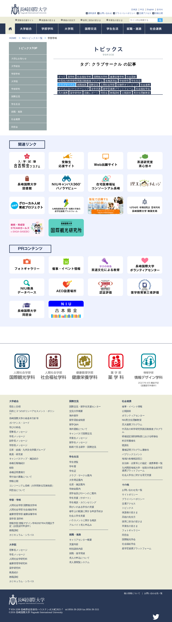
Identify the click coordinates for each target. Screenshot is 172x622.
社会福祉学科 (84, 76)
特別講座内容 (76, 548)
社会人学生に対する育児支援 (136, 475)
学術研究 (124, 80)
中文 (142, 9)
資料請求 (92, 13)
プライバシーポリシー (125, 13)
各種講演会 (111, 80)
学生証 (72, 471)
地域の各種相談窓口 (132, 458)
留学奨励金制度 (77, 420)
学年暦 (72, 466)
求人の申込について (79, 557)
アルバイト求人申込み (80, 524)
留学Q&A (73, 424)
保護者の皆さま (48, 20)
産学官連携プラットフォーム (118, 88)
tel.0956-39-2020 (73, 609)
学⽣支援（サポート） (80, 497)
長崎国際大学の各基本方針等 (23, 418)
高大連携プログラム (132, 424)
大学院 (14, 81)
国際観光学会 (128, 539)
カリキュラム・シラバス (21, 535)
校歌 (11, 467)
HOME (12, 38)
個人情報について (132, 593)
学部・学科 (15, 500)
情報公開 (159, 13)
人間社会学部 (108, 84)
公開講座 (126, 92)
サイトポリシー (130, 494)
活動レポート (91, 92)
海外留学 (73, 415)
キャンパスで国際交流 (80, 433)
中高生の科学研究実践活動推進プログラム (80, 80)
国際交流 (93, 84)
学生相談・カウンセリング (82, 502)
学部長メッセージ (18, 445)
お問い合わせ (106, 13)
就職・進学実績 (77, 553)
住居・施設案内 (77, 484)
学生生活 (136, 80)
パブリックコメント (132, 454)
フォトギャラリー (131, 530)
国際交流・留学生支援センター (85, 406)
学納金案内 (74, 488)
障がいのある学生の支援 (81, 507)
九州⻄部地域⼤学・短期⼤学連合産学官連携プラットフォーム (142, 469)
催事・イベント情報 (132, 406)
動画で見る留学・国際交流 (82, 447)
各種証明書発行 (17, 472)
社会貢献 (131, 76)
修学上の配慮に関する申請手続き (86, 511)
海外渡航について (78, 429)
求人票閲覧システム (79, 562)
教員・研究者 (16, 454)
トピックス (127, 508)
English (150, 9)
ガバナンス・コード (19, 422)
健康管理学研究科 (18, 563)
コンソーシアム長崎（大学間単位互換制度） (31, 485)
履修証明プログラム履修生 (135, 449)
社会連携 (145, 84)
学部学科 (15, 74)
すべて (61, 76)
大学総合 (15, 66)
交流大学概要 (76, 411)
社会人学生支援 (77, 515)
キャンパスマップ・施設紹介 (23, 458)
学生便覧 (73, 462)
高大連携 (63, 92)
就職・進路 (16, 111)
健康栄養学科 (117, 76)
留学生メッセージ (78, 442)
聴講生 (125, 445)
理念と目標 (14, 406)
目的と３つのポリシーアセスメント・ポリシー (31, 412)
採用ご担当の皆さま (92, 20)
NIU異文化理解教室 (131, 420)
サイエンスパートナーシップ (73, 88)
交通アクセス (145, 13)
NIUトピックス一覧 (32, 38)
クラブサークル (66, 84)
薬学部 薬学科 (16, 518)
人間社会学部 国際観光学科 (23, 505)
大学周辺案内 (76, 480)
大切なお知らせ (19, 58)
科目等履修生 (128, 440)
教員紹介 (13, 572)
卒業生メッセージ (78, 438)
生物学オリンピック (127, 84)
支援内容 (73, 544)
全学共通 (96, 88)
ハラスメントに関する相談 (82, 520)
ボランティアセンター (133, 415)
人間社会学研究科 (18, 558)
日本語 (134, 9)
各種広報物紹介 (17, 463)
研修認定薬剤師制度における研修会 (140, 436)
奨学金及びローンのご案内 (82, 493)
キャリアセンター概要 (80, 539)
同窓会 (104, 92)
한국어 (160, 9)
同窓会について (17, 490)
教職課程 (114, 92)
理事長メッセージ (18, 431)
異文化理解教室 (142, 92)
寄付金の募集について (20, 476)
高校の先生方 (69, 20)
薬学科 (71, 76)
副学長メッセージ (18, 440)
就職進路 (82, 84)
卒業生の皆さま (116, 20)
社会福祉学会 (143, 88)
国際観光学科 (101, 76)
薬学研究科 (76, 92)
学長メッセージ (17, 436)
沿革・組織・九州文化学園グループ (27, 449)
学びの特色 (14, 427)
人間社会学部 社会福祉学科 (23, 509)
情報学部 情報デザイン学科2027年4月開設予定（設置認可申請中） (31, 524)
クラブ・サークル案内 (80, 475)
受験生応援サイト (25, 20)
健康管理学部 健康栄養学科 (23, 514)
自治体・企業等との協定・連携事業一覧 (142, 463)
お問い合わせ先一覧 (132, 490)
